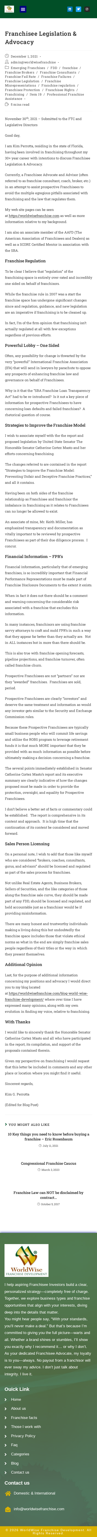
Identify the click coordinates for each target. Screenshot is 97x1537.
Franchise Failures (56, 76)
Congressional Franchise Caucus (48, 1163)
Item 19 (36, 94)
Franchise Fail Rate (20, 76)
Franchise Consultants (58, 72)
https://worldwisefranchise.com (34, 215)
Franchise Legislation (22, 81)
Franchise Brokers (20, 72)
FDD (54, 68)
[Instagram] (87, 9)
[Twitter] (78, 9)
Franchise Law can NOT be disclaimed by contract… (48, 1195)
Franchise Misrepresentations (33, 83)
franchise (70, 68)
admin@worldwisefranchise (33, 62)
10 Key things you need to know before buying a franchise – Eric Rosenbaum (48, 1136)
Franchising (15, 94)
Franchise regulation (58, 85)
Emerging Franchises (28, 68)
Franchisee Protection (22, 90)
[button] (23, 9)
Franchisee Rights (60, 90)
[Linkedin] (70, 9)
